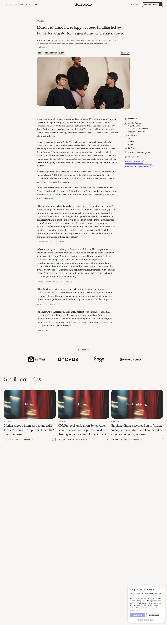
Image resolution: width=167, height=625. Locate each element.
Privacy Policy (135, 610)
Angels (131, 144)
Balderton (132, 135)
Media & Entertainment (54, 53)
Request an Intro (132, 162)
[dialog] (146, 604)
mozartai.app (134, 156)
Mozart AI (132, 118)
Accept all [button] (137, 615)
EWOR (131, 141)
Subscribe (8, 4)
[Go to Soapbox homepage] (83, 5)
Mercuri (131, 138)
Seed (40, 53)
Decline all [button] (154, 615)
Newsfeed (19, 4)
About (28, 4)
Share (123, 53)
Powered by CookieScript (146, 620)
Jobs (36, 4)
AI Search (135, 4)
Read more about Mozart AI (137, 166)
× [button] (162, 588)
